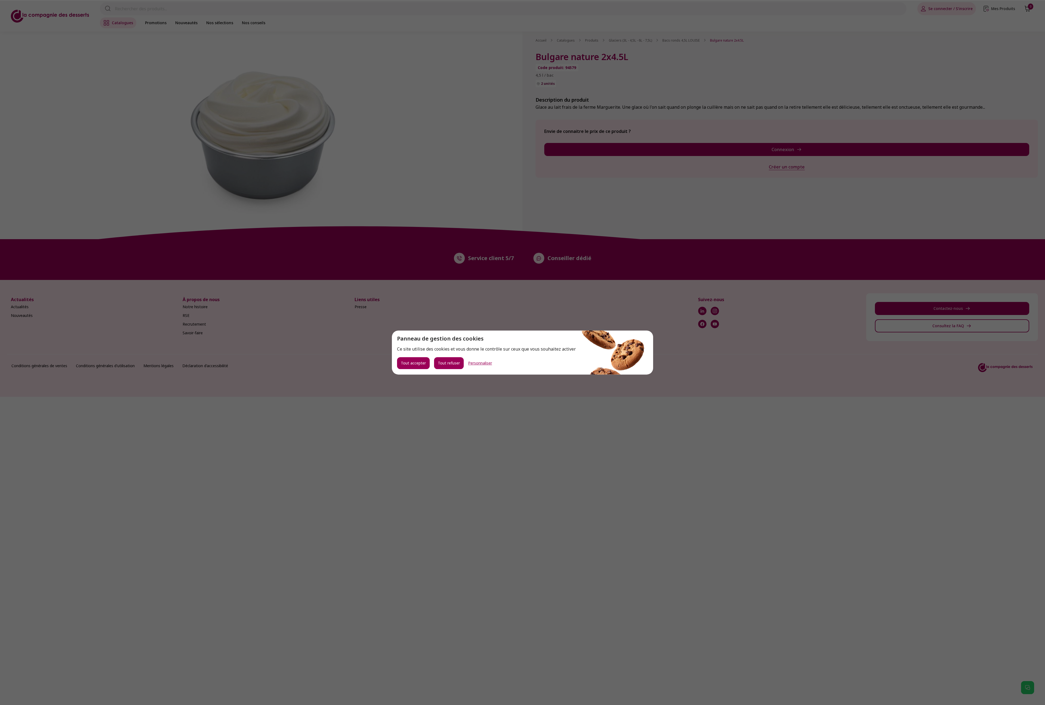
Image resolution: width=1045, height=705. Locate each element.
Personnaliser (480, 363)
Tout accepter (413, 363)
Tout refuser (449, 363)
